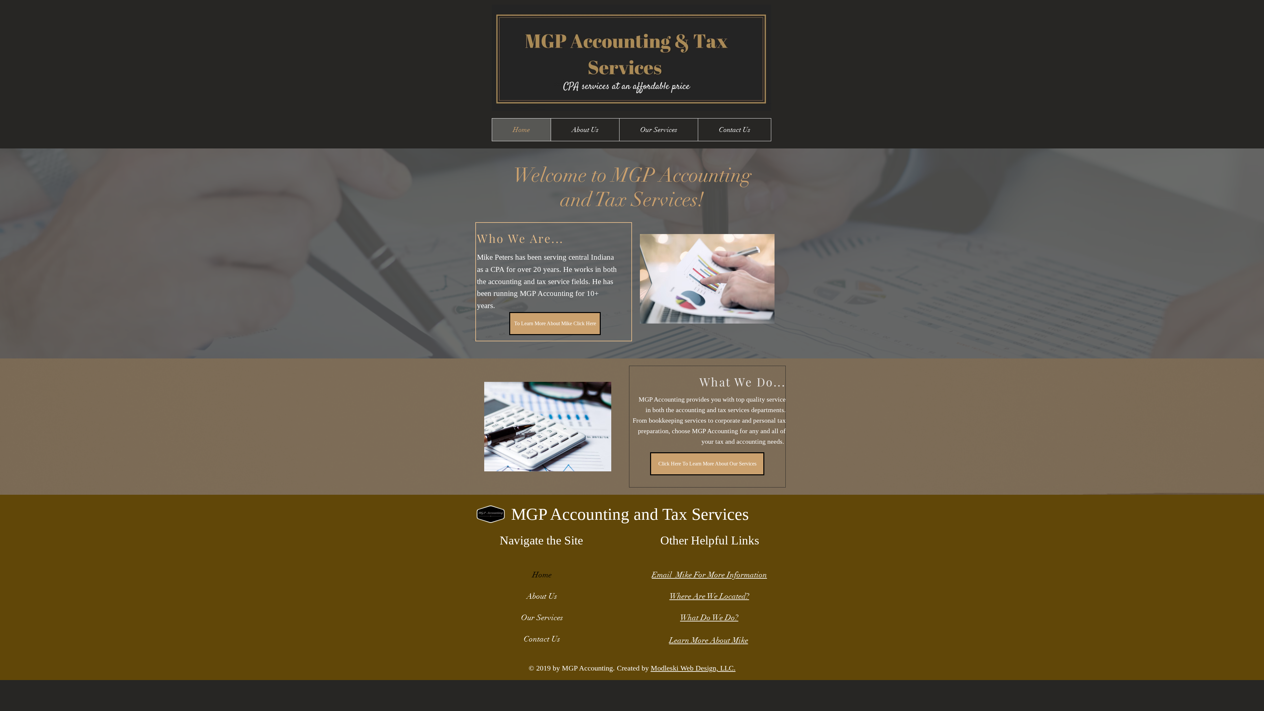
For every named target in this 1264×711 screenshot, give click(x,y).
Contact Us (542, 639)
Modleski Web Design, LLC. (693, 668)
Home (542, 575)
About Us (542, 596)
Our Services (542, 617)
